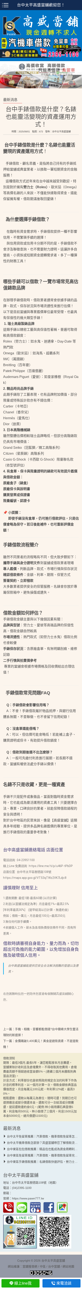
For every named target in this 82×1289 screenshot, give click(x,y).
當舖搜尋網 (29, 1266)
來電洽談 (63, 1283)
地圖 (52, 1182)
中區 (43, 1266)
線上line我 (23, 1283)
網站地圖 (68, 1266)
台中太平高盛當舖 (61, 131)
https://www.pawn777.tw (28, 1198)
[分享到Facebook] (50, 1207)
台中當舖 (54, 1266)
